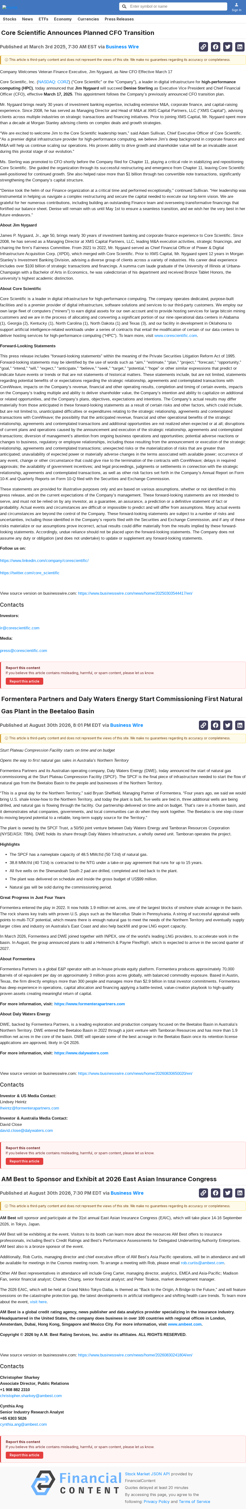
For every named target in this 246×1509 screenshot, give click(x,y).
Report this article (24, 681)
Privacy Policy (157, 1501)
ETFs (43, 19)
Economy (63, 19)
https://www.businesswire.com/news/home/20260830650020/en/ (135, 1073)
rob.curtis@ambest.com (202, 1263)
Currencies (88, 19)
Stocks (9, 19)
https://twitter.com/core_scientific (30, 573)
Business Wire (122, 47)
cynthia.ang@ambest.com (23, 1424)
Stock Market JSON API (147, 1473)
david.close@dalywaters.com (26, 1130)
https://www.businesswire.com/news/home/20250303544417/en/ (135, 593)
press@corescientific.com (23, 650)
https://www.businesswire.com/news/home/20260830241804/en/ (135, 1355)
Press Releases (119, 19)
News (27, 19)
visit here (38, 1302)
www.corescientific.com (175, 335)
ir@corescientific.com (19, 628)
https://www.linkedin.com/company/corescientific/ (44, 560)
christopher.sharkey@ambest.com (31, 1395)
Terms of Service (194, 1501)
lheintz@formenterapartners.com (29, 1108)
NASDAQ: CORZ (53, 82)
